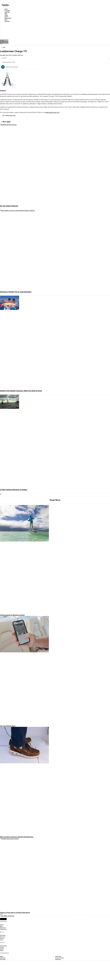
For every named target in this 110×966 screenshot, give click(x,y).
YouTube (1, 950)
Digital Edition (3, 927)
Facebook (2, 947)
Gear (6, 13)
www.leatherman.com (52, 112)
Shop (6, 19)
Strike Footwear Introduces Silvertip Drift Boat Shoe (16, 837)
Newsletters (8, 18)
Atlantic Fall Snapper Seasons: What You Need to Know (21, 391)
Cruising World (58, 956)
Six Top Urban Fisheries (9, 206)
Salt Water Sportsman (59, 957)
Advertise (7, 21)
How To (6, 16)
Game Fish (7, 12)
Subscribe (2, 924)
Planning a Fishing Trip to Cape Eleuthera (15, 292)
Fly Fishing (7, 10)
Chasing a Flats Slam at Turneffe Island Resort (15, 912)
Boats (6, 9)
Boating (1, 956)
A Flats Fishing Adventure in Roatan (13, 490)
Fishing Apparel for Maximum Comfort (12, 615)
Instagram (2, 948)
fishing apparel (9, 115)
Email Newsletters (3, 945)
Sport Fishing (2, 959)
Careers (1, 939)
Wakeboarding (58, 959)
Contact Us (2, 938)
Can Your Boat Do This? (7, 726)
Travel (6, 15)
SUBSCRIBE (6, 40)
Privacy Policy (3, 935)
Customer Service (3, 929)
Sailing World (2, 957)
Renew (1, 926)
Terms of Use (2, 936)
